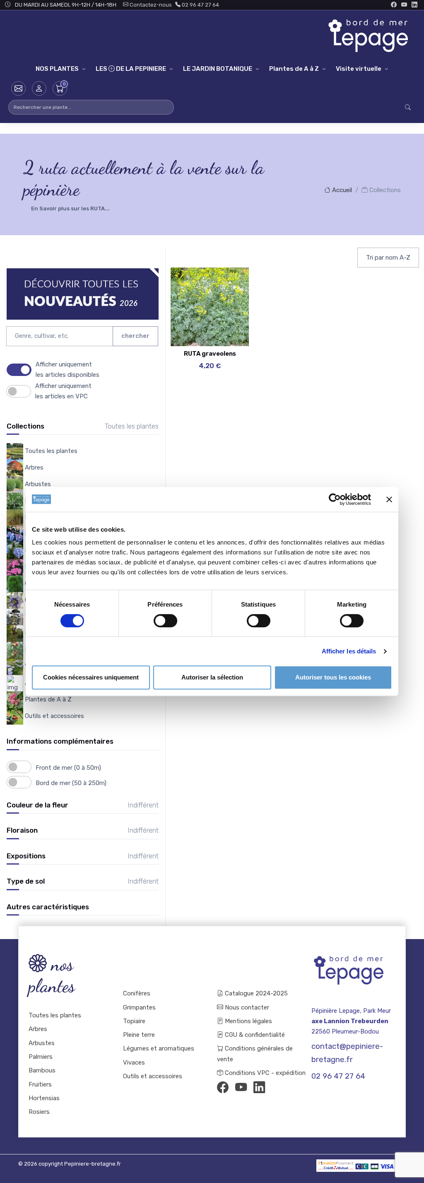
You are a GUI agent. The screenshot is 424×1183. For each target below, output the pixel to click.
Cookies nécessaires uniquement (91, 677)
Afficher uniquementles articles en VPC (63, 391)
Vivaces (134, 1062)
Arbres (38, 1029)
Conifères (136, 993)
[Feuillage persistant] (226, 302)
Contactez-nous (150, 5)
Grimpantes (139, 1007)
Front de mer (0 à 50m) (68, 767)
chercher (135, 336)
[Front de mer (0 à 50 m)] (226, 282)
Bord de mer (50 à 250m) (71, 783)
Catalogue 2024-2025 (255, 993)
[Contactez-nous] (18, 88)
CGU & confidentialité (254, 1034)
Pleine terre (139, 1034)
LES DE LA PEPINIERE (131, 68)
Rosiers (39, 1112)
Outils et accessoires (152, 1076)
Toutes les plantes (55, 1015)
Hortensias (44, 1098)
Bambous (42, 1070)
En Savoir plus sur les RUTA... (70, 208)
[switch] (165, 620)
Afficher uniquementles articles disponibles (67, 369)
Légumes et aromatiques (158, 1048)
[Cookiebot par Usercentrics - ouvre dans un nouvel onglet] (335, 499)
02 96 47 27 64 (200, 5)
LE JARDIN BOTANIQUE (217, 68)
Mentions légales (247, 1021)
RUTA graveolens (210, 353)
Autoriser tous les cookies (333, 677)
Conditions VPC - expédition (262, 1073)
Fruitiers (40, 1084)
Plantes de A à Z (294, 68)
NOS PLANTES (57, 68)
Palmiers (41, 1056)
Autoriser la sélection (212, 677)
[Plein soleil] (226, 323)
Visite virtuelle (358, 68)
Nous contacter (246, 1007)
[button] (39, 88)
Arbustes (42, 1043)
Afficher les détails (349, 651)
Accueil (341, 190)
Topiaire (134, 1021)
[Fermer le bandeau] (389, 499)
